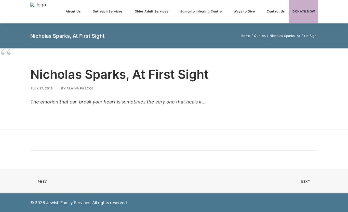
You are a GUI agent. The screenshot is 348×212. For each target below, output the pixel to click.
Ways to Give (244, 11)
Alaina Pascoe (79, 88)
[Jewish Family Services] (39, 11)
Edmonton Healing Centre (201, 11)
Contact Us (276, 11)
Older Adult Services (152, 11)
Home (245, 36)
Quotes (260, 36)
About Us (73, 11)
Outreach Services (108, 11)
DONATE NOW (303, 11)
